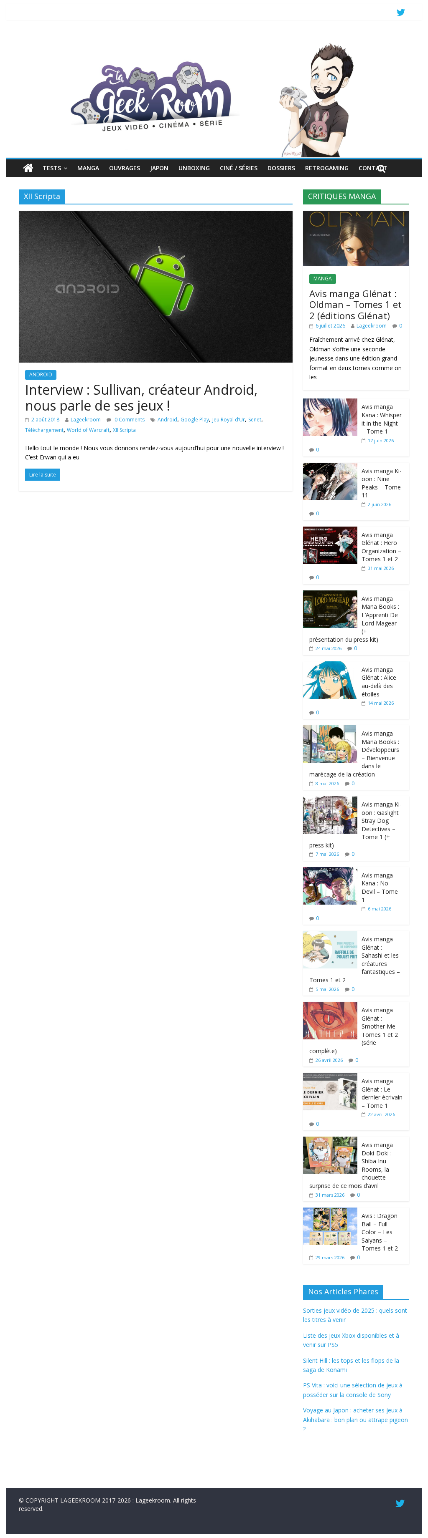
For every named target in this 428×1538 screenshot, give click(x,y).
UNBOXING (194, 168)
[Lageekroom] (213, 43)
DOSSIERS (281, 168)
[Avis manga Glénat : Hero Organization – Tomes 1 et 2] (330, 531)
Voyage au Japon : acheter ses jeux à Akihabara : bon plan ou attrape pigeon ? (355, 1419)
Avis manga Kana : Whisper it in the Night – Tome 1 (382, 419)
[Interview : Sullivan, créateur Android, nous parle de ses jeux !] (156, 215)
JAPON (159, 168)
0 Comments (129, 419)
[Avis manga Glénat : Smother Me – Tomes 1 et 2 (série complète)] (330, 1006)
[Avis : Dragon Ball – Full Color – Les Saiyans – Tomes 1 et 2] (330, 1212)
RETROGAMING (327, 168)
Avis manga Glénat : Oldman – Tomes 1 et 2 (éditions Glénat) (355, 304)
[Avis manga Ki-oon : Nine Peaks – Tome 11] (330, 467)
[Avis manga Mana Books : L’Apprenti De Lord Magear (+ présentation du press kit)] (330, 595)
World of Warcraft (88, 430)
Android (167, 419)
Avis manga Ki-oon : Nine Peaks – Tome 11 (382, 483)
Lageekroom (86, 419)
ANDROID (40, 374)
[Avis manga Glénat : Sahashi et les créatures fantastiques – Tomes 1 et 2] (330, 935)
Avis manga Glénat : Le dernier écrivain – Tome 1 (382, 1093)
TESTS (52, 168)
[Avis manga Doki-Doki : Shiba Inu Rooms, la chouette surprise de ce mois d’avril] (330, 1141)
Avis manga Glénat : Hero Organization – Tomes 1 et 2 (381, 547)
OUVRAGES (124, 168)
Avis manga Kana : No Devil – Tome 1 (380, 887)
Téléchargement (44, 430)
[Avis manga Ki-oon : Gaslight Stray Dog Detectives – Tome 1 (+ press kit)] (330, 800)
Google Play (195, 419)
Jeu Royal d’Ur (228, 419)
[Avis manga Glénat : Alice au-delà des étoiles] (330, 666)
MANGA (88, 168)
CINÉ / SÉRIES (238, 168)
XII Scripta (124, 430)
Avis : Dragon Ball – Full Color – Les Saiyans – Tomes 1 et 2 (380, 1232)
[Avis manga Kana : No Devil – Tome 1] (330, 871)
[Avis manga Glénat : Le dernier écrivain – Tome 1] (330, 1077)
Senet (254, 419)
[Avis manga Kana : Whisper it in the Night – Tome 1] (330, 403)
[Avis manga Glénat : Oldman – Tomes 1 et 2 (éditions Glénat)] (356, 215)
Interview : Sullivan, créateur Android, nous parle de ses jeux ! (141, 397)
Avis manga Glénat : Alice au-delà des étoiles (379, 682)
